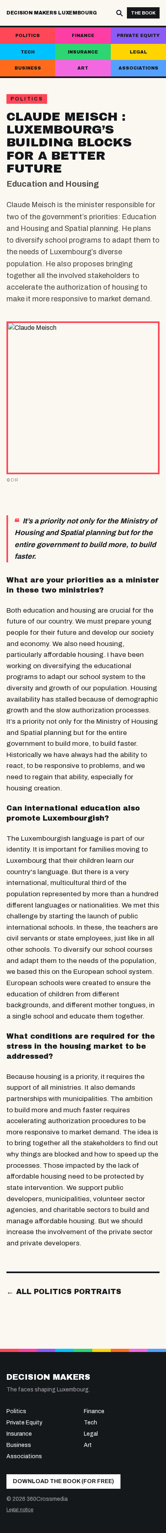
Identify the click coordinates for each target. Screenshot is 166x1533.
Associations (138, 68)
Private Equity (138, 35)
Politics (27, 35)
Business (28, 68)
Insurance (83, 51)
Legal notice (19, 1509)
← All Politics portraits (63, 1292)
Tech (28, 51)
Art (82, 68)
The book (143, 12)
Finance (83, 35)
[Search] (119, 13)
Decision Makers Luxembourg (51, 13)
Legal (138, 51)
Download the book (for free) (63, 1481)
